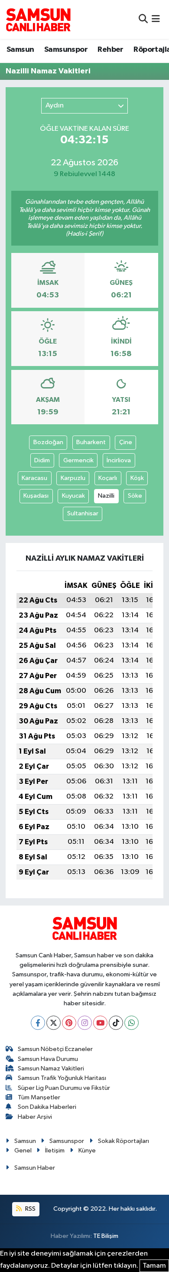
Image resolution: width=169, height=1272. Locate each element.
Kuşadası (36, 495)
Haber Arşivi (35, 1117)
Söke (135, 495)
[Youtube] (100, 1023)
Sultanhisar (82, 513)
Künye (87, 1150)
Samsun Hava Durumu (48, 1059)
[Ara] (143, 19)
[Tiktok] (116, 1023)
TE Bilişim (105, 1236)
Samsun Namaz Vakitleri (51, 1068)
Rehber (110, 50)
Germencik (78, 460)
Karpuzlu (73, 478)
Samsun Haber (34, 1168)
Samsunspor (66, 50)
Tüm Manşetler (39, 1097)
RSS (30, 1209)
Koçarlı (107, 478)
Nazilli (106, 495)
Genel (23, 1150)
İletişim (55, 1150)
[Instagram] (85, 1023)
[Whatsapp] (131, 1023)
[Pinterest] (69, 1023)
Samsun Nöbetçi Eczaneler (55, 1049)
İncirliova (119, 460)
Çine (125, 442)
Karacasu (34, 478)
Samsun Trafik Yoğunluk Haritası (62, 1078)
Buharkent (91, 442)
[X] (53, 1023)
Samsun (20, 50)
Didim (42, 460)
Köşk (137, 478)
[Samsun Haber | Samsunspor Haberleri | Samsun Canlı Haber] (38, 19)
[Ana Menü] (156, 19)
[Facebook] (38, 1023)
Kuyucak (73, 495)
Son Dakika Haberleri (47, 1107)
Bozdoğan (48, 442)
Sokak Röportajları (123, 1141)
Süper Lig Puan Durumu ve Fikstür (64, 1088)
